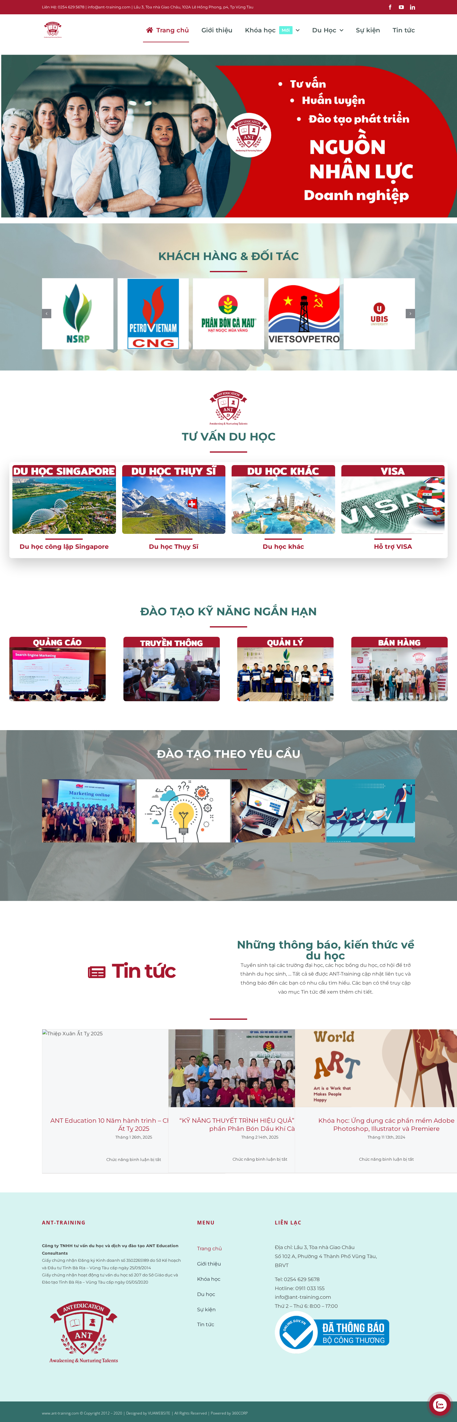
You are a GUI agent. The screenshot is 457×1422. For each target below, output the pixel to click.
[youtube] (401, 7)
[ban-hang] (399, 639)
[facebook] (390, 7)
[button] (46, 313)
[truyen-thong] (171, 639)
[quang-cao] (57, 639)
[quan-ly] (285, 639)
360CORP (240, 1413)
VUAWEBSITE (159, 1413)
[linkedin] (412, 7)
